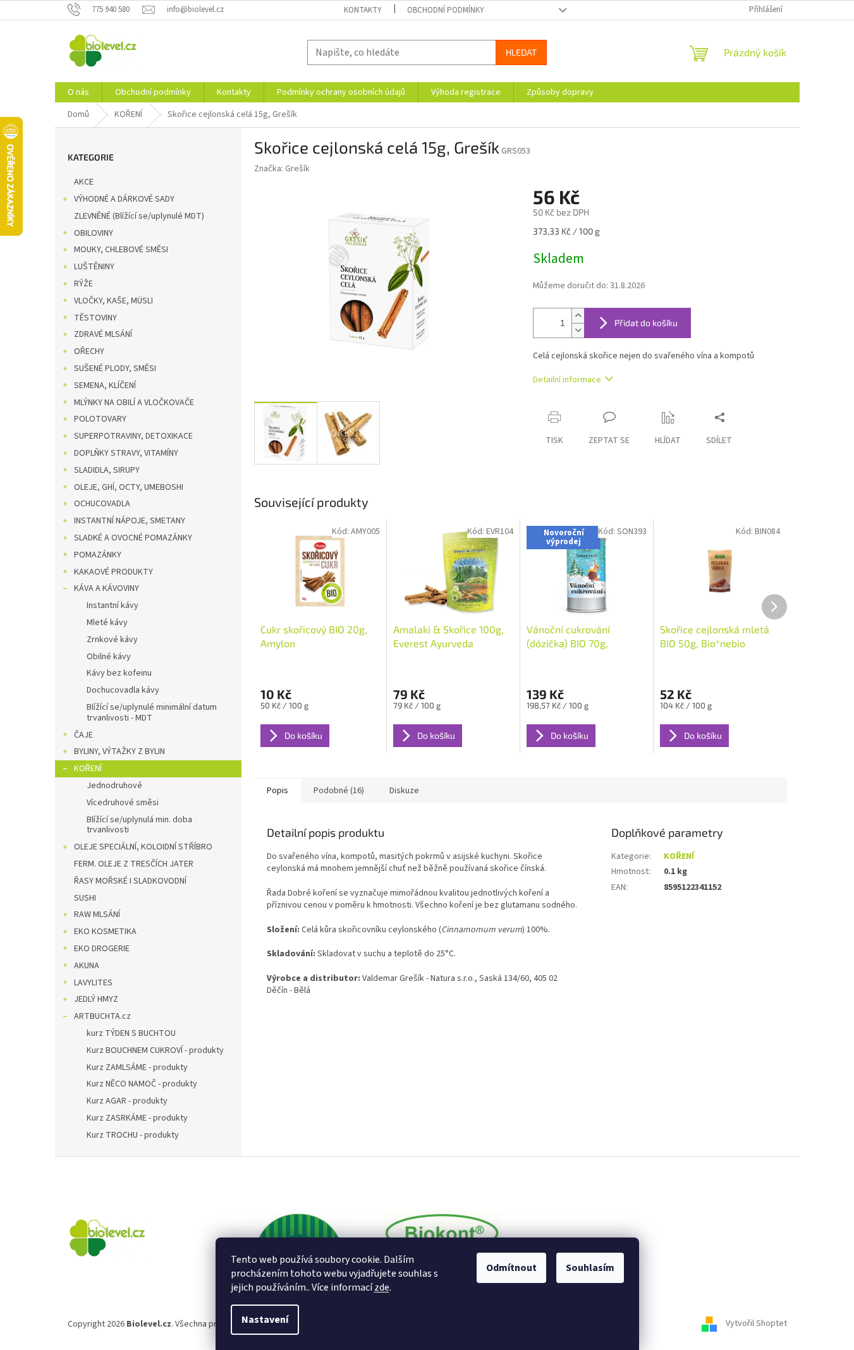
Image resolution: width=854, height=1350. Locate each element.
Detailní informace (567, 380)
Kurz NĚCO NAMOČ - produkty (142, 1084)
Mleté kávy (107, 622)
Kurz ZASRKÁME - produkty (137, 1118)
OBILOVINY (93, 233)
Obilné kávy (109, 656)
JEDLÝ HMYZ (96, 999)
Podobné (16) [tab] (339, 790)
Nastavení (264, 1320)
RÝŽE (83, 283)
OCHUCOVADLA (102, 503)
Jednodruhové (114, 785)
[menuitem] (78, 92)
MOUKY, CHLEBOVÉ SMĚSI (121, 249)
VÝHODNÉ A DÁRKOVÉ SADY (124, 199)
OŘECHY (89, 351)
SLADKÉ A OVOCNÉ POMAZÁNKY (133, 538)
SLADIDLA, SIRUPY (107, 470)
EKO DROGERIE (102, 948)
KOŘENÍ (88, 768)
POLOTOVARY (100, 419)
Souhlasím (590, 1268)
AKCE (84, 182)
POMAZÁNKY (97, 555)
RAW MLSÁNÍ (97, 914)
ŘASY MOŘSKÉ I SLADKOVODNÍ (130, 881)
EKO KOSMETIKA (105, 931)
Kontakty (363, 10)
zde (381, 1287)
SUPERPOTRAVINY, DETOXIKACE (133, 436)
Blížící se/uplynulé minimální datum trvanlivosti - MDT (152, 712)
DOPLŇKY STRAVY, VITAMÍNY (126, 453)
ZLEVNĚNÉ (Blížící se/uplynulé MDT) (139, 216)
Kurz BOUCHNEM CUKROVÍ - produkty (155, 1050)
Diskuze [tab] (404, 790)
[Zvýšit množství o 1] (577, 315)
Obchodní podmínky (445, 10)
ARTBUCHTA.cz (102, 1016)
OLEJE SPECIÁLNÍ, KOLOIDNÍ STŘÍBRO (143, 847)
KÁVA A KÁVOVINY (106, 588)
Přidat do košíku (646, 322)
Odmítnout (511, 1268)
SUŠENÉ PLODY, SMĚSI (115, 368)
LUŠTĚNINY (94, 266)
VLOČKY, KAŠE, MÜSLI (113, 301)
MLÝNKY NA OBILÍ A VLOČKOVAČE (134, 402)
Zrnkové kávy (112, 639)
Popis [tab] (277, 790)
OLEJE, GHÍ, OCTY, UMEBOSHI (128, 487)
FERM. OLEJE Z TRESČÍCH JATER (133, 864)
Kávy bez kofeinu (119, 673)
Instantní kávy (112, 605)
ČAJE (83, 735)
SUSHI (85, 898)
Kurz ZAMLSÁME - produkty (137, 1067)
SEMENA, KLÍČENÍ (105, 385)
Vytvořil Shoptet (756, 1324)
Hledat (521, 52)
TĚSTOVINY (95, 318)
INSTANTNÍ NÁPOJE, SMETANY (129, 520)
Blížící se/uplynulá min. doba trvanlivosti (139, 825)
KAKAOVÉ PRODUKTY (113, 572)
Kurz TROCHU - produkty (133, 1135)
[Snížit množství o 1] (577, 330)
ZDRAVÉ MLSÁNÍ (103, 334)
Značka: (282, 168)
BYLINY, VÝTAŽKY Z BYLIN (119, 751)
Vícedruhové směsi (123, 802)
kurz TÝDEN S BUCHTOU (131, 1033)
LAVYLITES (93, 982)
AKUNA (86, 965)
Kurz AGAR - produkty (127, 1101)
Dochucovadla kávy (123, 690)
